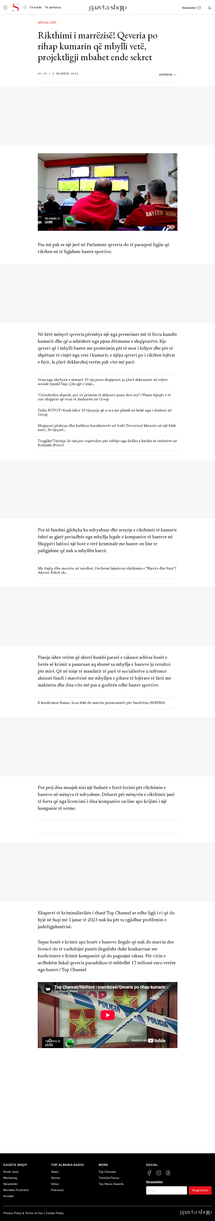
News (55, 1171)
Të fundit (35, 7)
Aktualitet (47, 23)
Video (55, 1184)
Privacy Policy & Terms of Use (23, 1213)
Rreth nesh (11, 1171)
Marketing (10, 1177)
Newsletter (10, 1184)
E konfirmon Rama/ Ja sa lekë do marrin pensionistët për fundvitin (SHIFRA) (101, 703)
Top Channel (107, 1171)
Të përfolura (53, 7)
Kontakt (8, 1196)
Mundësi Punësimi (16, 1190)
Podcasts (57, 1190)
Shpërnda (165, 75)
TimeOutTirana (109, 1177)
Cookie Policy (55, 1213)
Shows (55, 1177)
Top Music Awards (111, 1184)
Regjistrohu (200, 1190)
